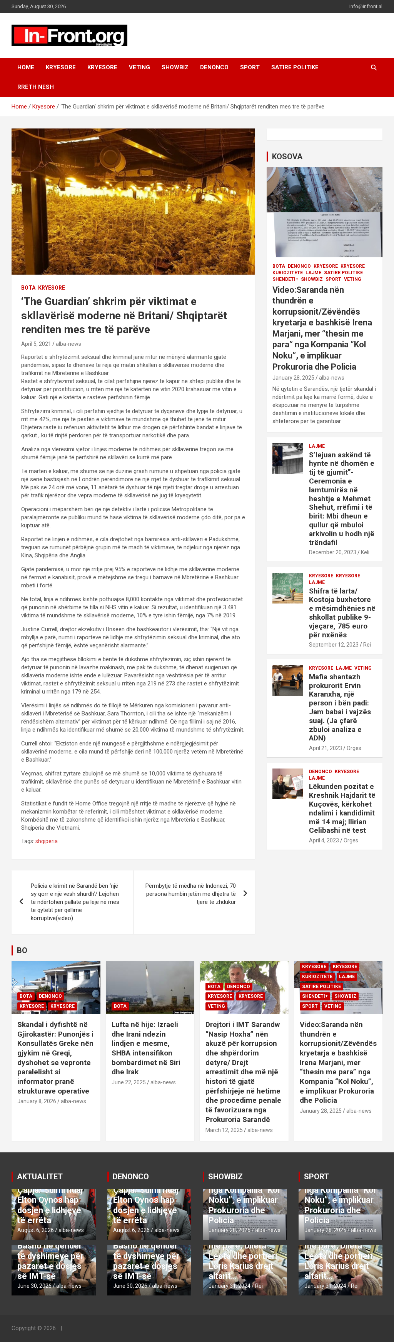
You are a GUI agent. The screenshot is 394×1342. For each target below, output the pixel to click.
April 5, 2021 (36, 344)
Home (25, 67)
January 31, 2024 (229, 1286)
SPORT (250, 67)
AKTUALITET (40, 1176)
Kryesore (102, 67)
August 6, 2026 (35, 1230)
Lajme (313, 272)
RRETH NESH (35, 86)
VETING (139, 67)
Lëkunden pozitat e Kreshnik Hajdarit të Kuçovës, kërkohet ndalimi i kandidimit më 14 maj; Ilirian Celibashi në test (342, 808)
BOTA (28, 288)
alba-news (68, 344)
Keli (365, 552)
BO (22, 950)
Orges (354, 748)
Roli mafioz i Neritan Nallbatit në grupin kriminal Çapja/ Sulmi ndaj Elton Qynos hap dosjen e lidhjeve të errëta (51, 1190)
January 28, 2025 (293, 378)
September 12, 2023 (334, 645)
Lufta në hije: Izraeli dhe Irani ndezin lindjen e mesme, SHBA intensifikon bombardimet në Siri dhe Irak (146, 1048)
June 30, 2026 (34, 1286)
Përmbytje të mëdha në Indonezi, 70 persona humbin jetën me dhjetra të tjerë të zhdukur (190, 893)
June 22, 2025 (129, 1082)
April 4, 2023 (324, 840)
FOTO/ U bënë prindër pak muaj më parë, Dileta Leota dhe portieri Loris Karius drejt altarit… (243, 1250)
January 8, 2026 (36, 1101)
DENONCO (214, 67)
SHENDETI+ (285, 279)
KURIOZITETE (287, 272)
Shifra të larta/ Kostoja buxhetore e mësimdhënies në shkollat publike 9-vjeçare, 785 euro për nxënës (342, 613)
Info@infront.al (365, 6)
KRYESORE (61, 67)
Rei (367, 645)
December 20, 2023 (332, 552)
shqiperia (46, 841)
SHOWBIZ (175, 67)
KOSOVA (287, 156)
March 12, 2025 (224, 1130)
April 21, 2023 (325, 748)
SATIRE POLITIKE (295, 67)
